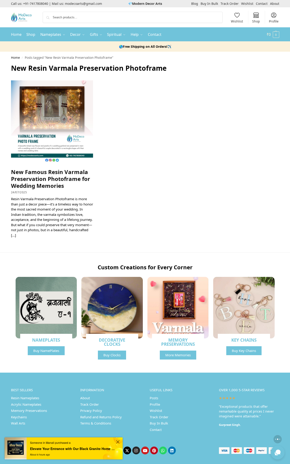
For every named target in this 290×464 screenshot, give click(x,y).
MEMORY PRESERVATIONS (178, 342)
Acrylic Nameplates (26, 404)
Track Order (230, 3)
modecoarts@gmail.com (83, 3)
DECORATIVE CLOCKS (112, 342)
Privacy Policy (91, 410)
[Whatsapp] (163, 450)
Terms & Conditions (95, 423)
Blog (194, 3)
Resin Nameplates (25, 398)
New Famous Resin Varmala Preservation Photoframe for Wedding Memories (50, 178)
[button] (273, 34)
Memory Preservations (29, 410)
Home (15, 58)
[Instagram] (136, 450)
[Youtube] (145, 450)
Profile (274, 21)
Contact (262, 3)
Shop (256, 21)
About (274, 3)
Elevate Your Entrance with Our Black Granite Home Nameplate (72, 448)
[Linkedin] (172, 450)
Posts (154, 398)
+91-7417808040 (35, 3)
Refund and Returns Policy (101, 417)
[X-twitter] (127, 450)
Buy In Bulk (209, 3)
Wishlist (247, 3)
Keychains (19, 417)
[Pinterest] (154, 450)
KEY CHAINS (244, 340)
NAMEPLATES (46, 340)
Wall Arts (18, 423)
